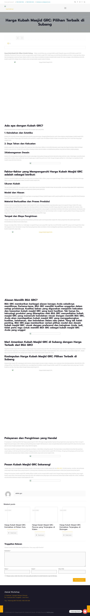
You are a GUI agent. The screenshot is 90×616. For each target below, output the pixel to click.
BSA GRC (59, 468)
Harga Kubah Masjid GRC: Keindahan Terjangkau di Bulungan (70, 527)
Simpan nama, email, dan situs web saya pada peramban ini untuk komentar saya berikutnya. (32, 576)
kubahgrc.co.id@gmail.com (43, 2)
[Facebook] (77, 2)
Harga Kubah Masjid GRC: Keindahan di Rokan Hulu (15, 526)
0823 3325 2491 (30, 2)
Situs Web (61, 569)
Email (33, 569)
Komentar (7, 550)
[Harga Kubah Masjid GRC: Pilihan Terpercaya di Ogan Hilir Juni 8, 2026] (88, 608)
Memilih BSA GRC (25, 300)
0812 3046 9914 (20, 2)
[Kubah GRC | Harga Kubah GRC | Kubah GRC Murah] (9, 8)
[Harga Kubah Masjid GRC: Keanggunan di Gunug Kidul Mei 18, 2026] (1, 608)
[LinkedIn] (85, 2)
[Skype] (75, 2)
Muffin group (50, 612)
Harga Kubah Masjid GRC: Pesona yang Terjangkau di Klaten (43, 527)
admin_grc (18, 493)
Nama (6, 569)
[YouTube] (82, 2)
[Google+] (80, 2)
